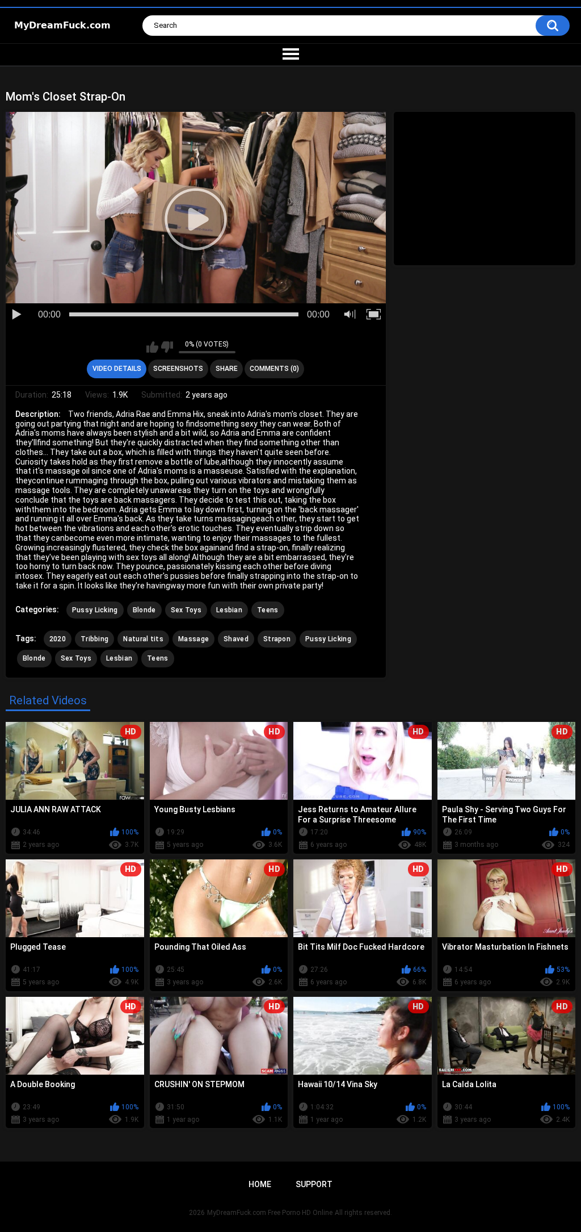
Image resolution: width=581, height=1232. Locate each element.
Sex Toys (186, 610)
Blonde (144, 610)
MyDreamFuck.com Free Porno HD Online (269, 1213)
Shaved (236, 639)
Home (260, 1184)
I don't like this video (167, 347)
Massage (193, 639)
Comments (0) (274, 369)
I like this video (152, 347)
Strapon (276, 639)
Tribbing (94, 639)
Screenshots (178, 369)
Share (227, 369)
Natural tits (143, 639)
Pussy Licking (95, 610)
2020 (57, 639)
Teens (268, 610)
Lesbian (229, 610)
